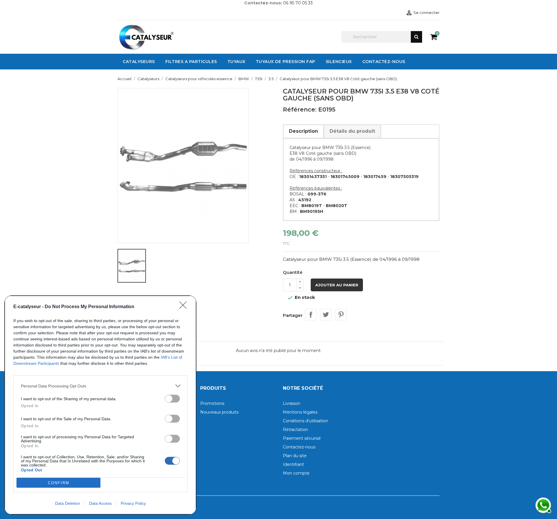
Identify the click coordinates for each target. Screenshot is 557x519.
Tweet (326, 314)
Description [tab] (303, 131)
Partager (311, 314)
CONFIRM (58, 483)
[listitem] (100, 386)
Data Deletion (67, 503)
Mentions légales (300, 412)
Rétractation (295, 429)
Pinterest (341, 314)
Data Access (100, 503)
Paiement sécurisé (302, 438)
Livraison (291, 403)
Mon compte (296, 473)
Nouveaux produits (219, 412)
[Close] (184, 307)
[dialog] (100, 405)
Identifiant (293, 464)
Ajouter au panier (336, 285)
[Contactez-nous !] (542, 504)
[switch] (172, 399)
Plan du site (295, 455)
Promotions (212, 403)
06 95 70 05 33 (298, 3)
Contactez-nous (299, 447)
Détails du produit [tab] (352, 131)
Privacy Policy (133, 503)
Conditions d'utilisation (305, 420)
